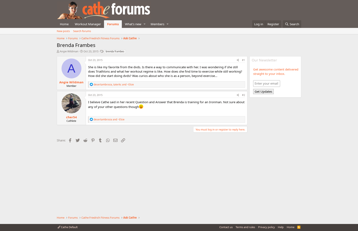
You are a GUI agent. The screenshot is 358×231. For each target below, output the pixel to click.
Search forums (82, 31)
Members (157, 24)
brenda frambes (115, 51)
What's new (133, 24)
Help (281, 227)
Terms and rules (245, 227)
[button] (145, 24)
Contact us (226, 227)
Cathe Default (69, 227)
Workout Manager (88, 24)
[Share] (238, 60)
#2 (243, 95)
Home (64, 24)
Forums (113, 24)
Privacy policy (266, 227)
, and (114, 84)
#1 (243, 60)
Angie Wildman (69, 51)
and (109, 119)
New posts (63, 31)
